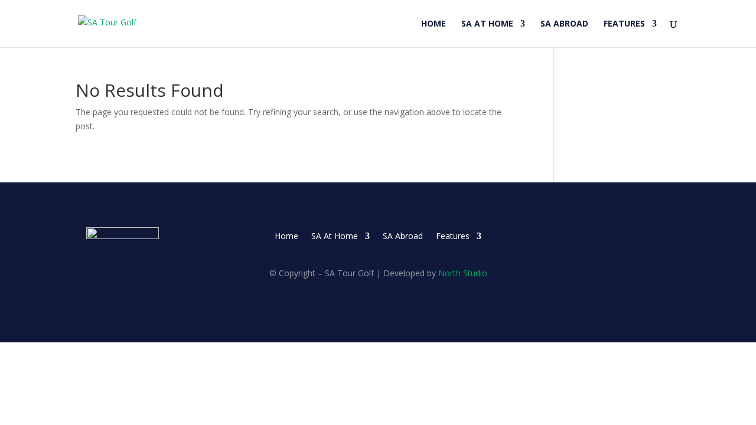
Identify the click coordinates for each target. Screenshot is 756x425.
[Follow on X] (645, 236)
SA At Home (487, 24)
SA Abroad (564, 24)
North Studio (462, 273)
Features (624, 24)
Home (433, 24)
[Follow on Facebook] (621, 236)
